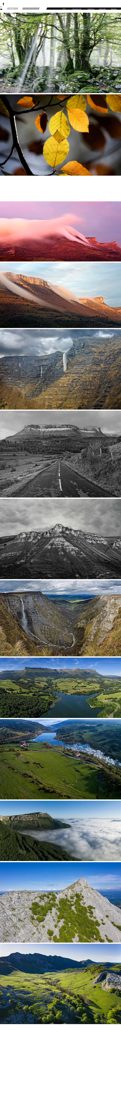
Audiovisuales (102, 9)
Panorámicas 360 (76, 9)
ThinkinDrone (90, 9)
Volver (64, 9)
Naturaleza (114, 9)
